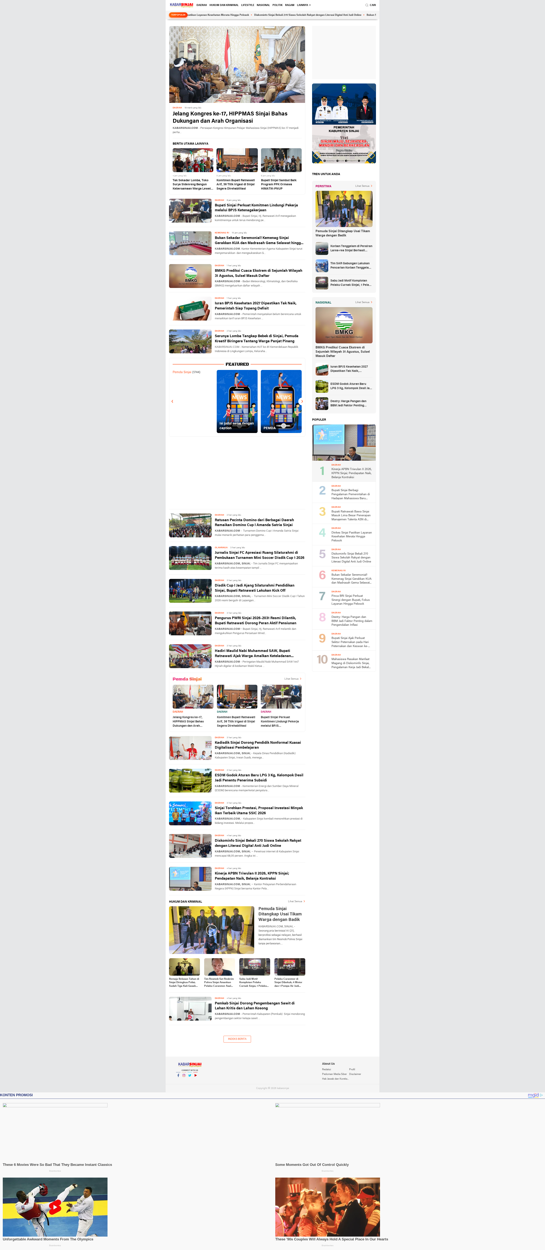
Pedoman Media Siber (334, 1074)
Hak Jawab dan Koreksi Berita (335, 1079)
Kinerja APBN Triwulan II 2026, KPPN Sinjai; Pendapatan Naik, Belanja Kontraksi (252, 876)
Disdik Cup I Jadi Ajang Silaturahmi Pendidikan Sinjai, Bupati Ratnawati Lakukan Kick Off (254, 588)
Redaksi (326, 1069)
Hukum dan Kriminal (224, 5)
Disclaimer (355, 1074)
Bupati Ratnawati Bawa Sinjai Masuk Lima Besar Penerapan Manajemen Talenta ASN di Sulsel (351, 516)
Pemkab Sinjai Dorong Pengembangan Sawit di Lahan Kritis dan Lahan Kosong (255, 1006)
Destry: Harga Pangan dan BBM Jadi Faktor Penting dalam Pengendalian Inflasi (349, 404)
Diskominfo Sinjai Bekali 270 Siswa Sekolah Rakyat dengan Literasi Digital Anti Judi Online (256, 15)
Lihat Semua (291, 679)
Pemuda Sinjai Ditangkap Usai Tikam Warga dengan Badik (343, 233)
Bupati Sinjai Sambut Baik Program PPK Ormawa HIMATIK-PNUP (279, 184)
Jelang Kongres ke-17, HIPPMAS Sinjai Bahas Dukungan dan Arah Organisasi (230, 117)
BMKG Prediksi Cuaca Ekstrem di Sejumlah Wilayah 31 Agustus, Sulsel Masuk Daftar (258, 273)
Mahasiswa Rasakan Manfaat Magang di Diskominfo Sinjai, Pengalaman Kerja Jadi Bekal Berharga (350, 663)
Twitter (190, 1081)
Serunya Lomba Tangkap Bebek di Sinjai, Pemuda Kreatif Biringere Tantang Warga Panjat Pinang (256, 338)
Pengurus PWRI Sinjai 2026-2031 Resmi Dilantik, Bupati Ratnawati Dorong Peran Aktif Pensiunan (255, 620)
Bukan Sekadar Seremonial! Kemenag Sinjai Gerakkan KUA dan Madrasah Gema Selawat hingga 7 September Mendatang (259, 241)
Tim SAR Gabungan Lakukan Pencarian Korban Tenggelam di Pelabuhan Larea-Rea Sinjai (351, 266)
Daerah (201, 5)
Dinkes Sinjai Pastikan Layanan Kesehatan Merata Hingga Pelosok (351, 536)
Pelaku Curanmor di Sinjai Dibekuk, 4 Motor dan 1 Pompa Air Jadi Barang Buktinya (288, 983)
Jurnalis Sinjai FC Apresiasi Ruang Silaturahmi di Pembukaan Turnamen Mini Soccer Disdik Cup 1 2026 (259, 555)
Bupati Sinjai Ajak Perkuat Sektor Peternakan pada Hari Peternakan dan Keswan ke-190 (350, 642)
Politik (277, 5)
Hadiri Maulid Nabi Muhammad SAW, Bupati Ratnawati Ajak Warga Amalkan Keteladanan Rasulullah (253, 654)
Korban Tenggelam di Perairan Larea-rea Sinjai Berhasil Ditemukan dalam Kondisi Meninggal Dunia (351, 249)
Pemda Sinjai (182, 372)
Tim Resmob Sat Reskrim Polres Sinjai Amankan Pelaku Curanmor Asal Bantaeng (219, 983)
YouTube (195, 1081)
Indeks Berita (237, 1039)
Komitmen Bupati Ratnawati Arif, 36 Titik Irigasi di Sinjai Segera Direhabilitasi (236, 184)
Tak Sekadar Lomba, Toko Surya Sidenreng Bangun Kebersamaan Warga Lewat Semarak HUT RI (192, 185)
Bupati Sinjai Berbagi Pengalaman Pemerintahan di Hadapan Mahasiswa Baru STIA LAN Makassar (350, 495)
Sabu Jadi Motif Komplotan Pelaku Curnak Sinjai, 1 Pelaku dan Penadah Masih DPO (254, 983)
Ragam (289, 5)
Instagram (184, 1081)
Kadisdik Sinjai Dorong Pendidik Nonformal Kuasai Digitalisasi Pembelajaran (258, 745)
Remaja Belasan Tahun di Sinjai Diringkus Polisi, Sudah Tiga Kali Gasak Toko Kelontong (184, 983)
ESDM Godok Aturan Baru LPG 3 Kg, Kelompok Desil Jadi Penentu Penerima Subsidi (259, 778)
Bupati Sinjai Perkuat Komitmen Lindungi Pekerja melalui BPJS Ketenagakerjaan (256, 208)
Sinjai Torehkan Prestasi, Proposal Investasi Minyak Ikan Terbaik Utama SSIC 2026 (259, 810)
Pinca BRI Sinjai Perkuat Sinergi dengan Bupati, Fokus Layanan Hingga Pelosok (350, 600)
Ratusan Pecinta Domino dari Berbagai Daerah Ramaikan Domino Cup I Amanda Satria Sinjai (254, 522)
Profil (352, 1069)
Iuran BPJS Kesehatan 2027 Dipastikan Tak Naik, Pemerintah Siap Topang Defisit (256, 306)
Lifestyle (247, 5)
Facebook (178, 1081)
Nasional (263, 5)
